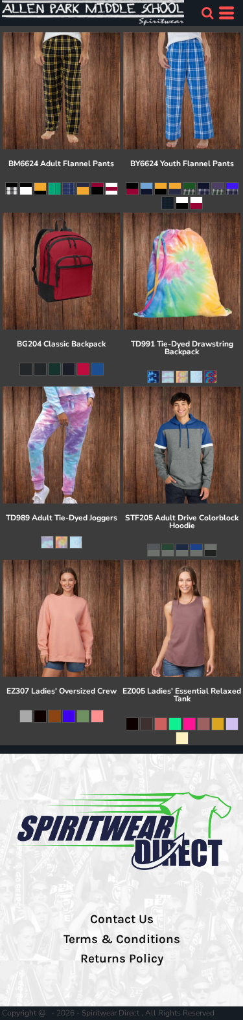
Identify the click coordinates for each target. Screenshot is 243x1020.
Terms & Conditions (122, 939)
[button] (207, 12)
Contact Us (122, 919)
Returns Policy (121, 958)
